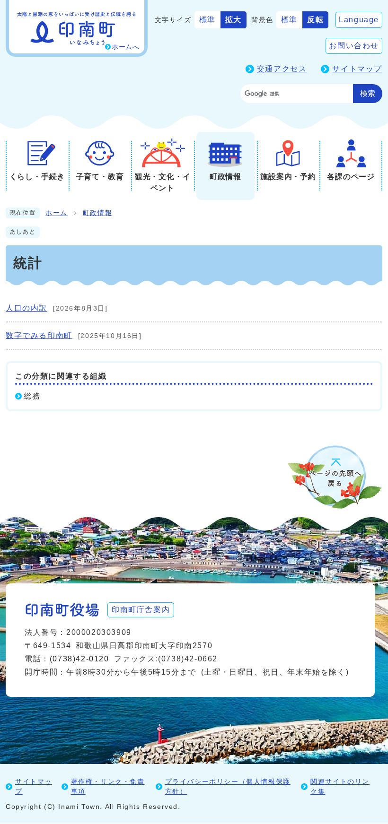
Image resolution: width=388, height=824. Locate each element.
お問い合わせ (354, 46)
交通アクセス (282, 69)
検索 (367, 93)
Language (359, 20)
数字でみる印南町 (39, 335)
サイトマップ (357, 69)
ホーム (56, 213)
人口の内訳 (26, 308)
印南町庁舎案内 (141, 610)
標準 (207, 20)
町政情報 (97, 213)
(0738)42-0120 (79, 659)
